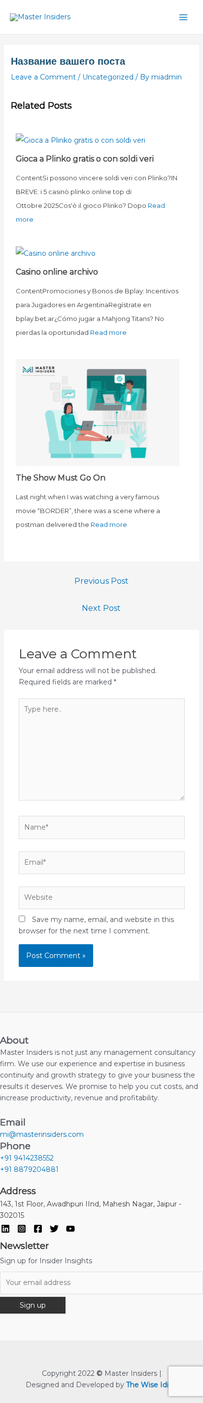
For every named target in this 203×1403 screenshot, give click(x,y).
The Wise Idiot (151, 1384)
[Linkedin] (5, 1228)
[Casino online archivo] (56, 252)
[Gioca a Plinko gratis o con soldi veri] (80, 139)
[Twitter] (54, 1228)
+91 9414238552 (27, 1158)
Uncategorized (108, 77)
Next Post (101, 608)
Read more (108, 332)
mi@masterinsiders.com (42, 1134)
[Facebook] (38, 1228)
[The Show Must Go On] (97, 411)
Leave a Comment (43, 77)
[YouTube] (70, 1228)
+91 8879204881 (29, 1169)
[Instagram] (21, 1228)
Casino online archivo (57, 272)
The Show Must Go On (60, 477)
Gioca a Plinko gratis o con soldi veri (85, 158)
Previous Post (101, 581)
